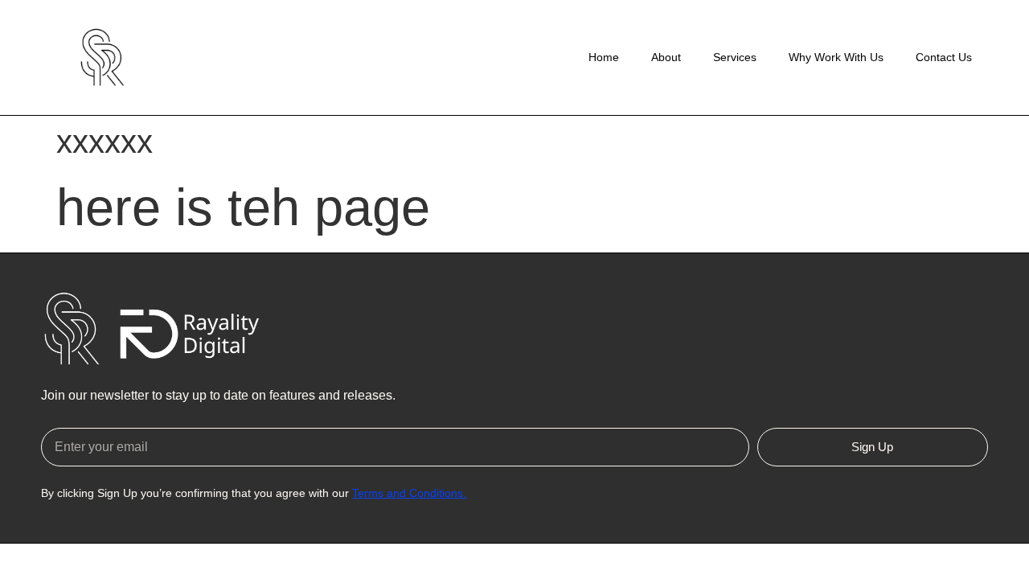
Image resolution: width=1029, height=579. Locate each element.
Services (734, 57)
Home (603, 57)
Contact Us (944, 57)
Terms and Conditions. (409, 493)
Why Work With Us (836, 57)
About (666, 57)
